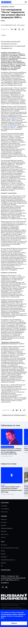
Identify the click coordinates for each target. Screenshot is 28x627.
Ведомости (15, 119)
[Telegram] (2, 587)
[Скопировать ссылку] (22, 29)
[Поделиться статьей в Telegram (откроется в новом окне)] (11, 29)
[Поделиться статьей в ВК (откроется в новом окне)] (15, 29)
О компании (5, 508)
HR (2, 566)
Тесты (3, 537)
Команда (4, 506)
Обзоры (3, 531)
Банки (3, 551)
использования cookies (9, 614)
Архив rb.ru (5, 6)
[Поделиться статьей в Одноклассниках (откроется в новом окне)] (19, 29)
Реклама (4, 545)
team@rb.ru (5, 582)
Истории (4, 522)
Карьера (4, 556)
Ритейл (11, 6)
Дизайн (3, 563)
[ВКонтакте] (6, 587)
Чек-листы (4, 534)
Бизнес (3, 554)
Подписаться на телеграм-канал (13, 415)
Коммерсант (12, 126)
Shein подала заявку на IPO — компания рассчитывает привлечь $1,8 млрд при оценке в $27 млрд (11, 489)
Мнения (3, 525)
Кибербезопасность (8, 559)
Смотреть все (5, 569)
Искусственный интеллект (10, 548)
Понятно (14, 623)
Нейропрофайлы (6, 528)
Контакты (4, 511)
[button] (25, 2)
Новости (4, 519)
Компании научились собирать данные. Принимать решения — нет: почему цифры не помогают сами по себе (11, 451)
